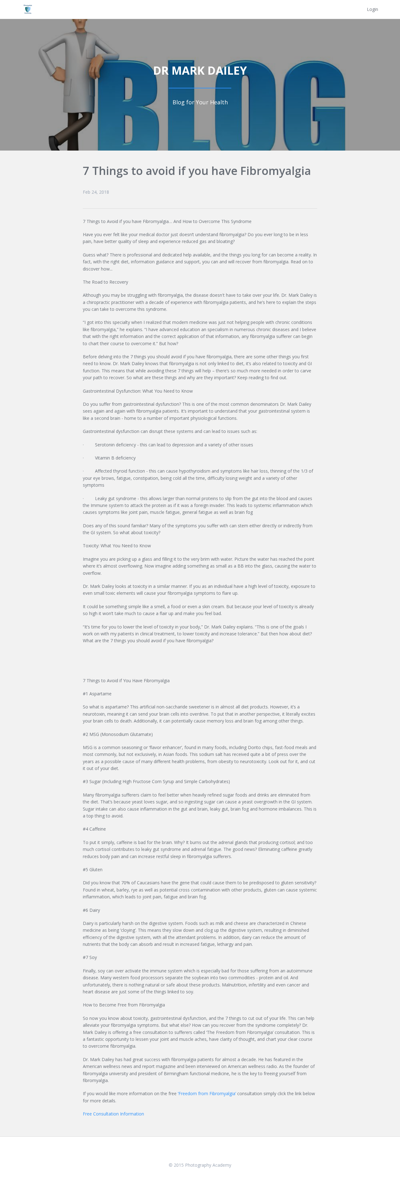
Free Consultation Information (113, 1114)
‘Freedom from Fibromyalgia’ (207, 1093)
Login (372, 9)
